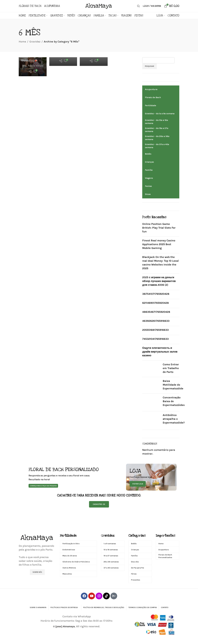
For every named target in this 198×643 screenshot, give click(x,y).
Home (22, 41)
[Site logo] (99, 5)
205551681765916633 (155, 329)
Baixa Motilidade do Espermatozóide (173, 384)
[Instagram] (99, 596)
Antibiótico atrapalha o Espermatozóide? (174, 419)
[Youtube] (91, 596)
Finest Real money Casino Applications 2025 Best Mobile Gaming (158, 244)
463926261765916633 (155, 320)
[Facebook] (84, 596)
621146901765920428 (155, 302)
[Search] (138, 6)
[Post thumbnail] (151, 369)
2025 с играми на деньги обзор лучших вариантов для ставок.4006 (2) (159, 281)
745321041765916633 (155, 338)
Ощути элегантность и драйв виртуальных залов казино (159, 351)
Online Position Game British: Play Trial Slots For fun (159, 227)
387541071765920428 (155, 293)
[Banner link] (72, 477)
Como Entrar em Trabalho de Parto (171, 368)
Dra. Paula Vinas (32, 65)
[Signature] (113, 596)
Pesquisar (149, 66)
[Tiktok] (106, 596)
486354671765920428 (156, 311)
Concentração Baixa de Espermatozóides (174, 401)
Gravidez (34, 41)
